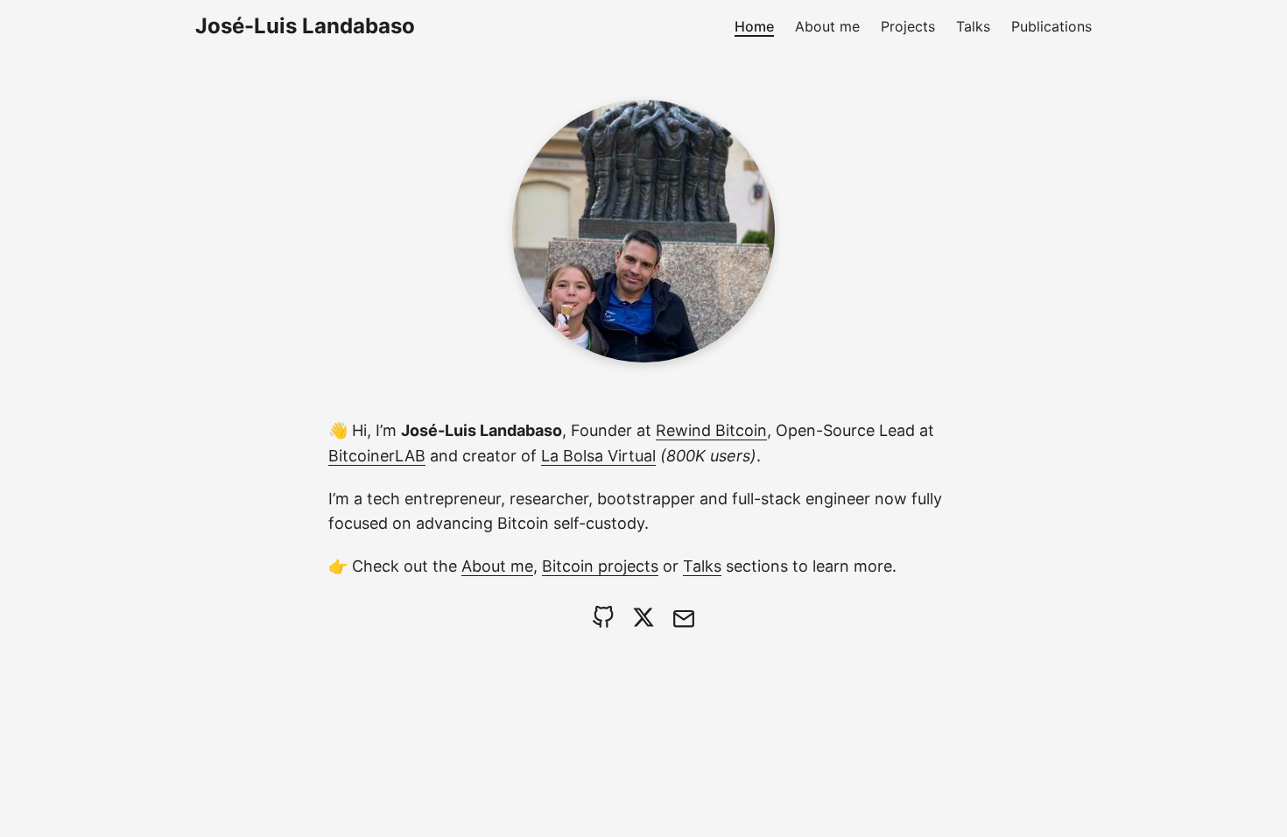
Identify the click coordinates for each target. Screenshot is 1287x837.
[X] (643, 617)
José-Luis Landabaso (305, 26)
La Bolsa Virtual (598, 456)
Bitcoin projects (600, 566)
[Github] (603, 617)
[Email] (684, 617)
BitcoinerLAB (376, 456)
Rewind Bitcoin (711, 430)
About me (497, 566)
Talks (702, 566)
